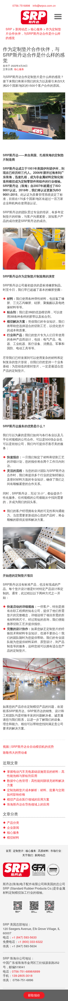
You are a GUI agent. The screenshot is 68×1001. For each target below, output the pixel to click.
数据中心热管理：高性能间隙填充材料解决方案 (35, 782)
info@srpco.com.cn (44, 5)
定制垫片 (18, 851)
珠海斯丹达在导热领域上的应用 (28, 804)
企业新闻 (13, 827)
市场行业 (55, 851)
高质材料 (43, 851)
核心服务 (19, 69)
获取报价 (34, 995)
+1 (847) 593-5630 (24, 937)
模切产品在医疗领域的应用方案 (28, 799)
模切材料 (13, 837)
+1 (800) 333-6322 (30, 941)
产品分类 (13, 822)
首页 (8, 851)
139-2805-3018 (22, 975)
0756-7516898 (21, 5)
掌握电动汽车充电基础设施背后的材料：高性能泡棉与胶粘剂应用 (35, 773)
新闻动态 (40, 855)
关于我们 (27, 855)
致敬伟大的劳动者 (15, 752)
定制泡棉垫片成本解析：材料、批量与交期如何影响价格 (35, 792)
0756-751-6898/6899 (26, 971)
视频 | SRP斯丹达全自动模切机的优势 (28, 746)
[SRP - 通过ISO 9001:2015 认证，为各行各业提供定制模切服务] (34, 17)
